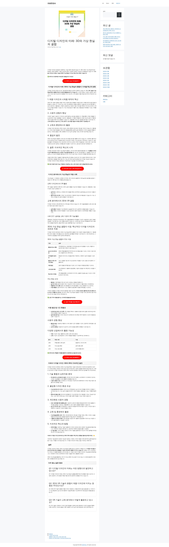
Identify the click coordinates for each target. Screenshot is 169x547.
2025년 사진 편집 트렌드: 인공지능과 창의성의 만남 (60, 538)
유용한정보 (52, 3)
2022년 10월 (106, 87)
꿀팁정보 (118, 3)
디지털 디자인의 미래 (53, 535)
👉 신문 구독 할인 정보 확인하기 (72, 302)
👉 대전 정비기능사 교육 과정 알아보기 (72, 168)
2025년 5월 (106, 71)
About (107, 3)
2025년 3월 (106, 76)
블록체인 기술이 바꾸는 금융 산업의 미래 (57, 536)
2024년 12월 (106, 82)
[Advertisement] (72, 59)
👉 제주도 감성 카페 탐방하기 (72, 81)
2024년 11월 (106, 84)
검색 (104, 11)
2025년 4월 (106, 73)
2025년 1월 (106, 80)
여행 (113, 3)
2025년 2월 (106, 78)
